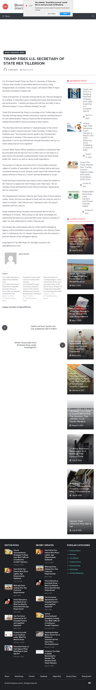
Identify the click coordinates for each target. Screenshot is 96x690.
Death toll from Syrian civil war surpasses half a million (44, 327)
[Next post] (62, 345)
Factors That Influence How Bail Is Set (80, 523)
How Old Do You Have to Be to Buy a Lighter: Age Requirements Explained (80, 241)
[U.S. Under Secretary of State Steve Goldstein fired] (12, 289)
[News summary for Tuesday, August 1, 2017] (54, 287)
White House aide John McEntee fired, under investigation (25, 345)
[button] (93, 16)
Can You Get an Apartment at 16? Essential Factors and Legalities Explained (78, 346)
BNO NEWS (14, 70)
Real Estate (74, 569)
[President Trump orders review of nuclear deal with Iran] (33, 289)
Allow (65, 14)
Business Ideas (75, 566)
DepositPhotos (25, 307)
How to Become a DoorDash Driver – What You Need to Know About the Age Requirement (79, 311)
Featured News (75, 551)
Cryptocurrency (75, 562)
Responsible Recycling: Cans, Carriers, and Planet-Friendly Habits (88, 199)
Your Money (74, 558)
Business (73, 554)
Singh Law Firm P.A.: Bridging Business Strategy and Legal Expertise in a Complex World (88, 100)
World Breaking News (14, 52)
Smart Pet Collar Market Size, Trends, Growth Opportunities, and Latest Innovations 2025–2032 (87, 171)
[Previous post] (4, 327)
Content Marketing (76, 573)
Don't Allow (52, 14)
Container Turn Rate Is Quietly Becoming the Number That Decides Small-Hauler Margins (80, 416)
